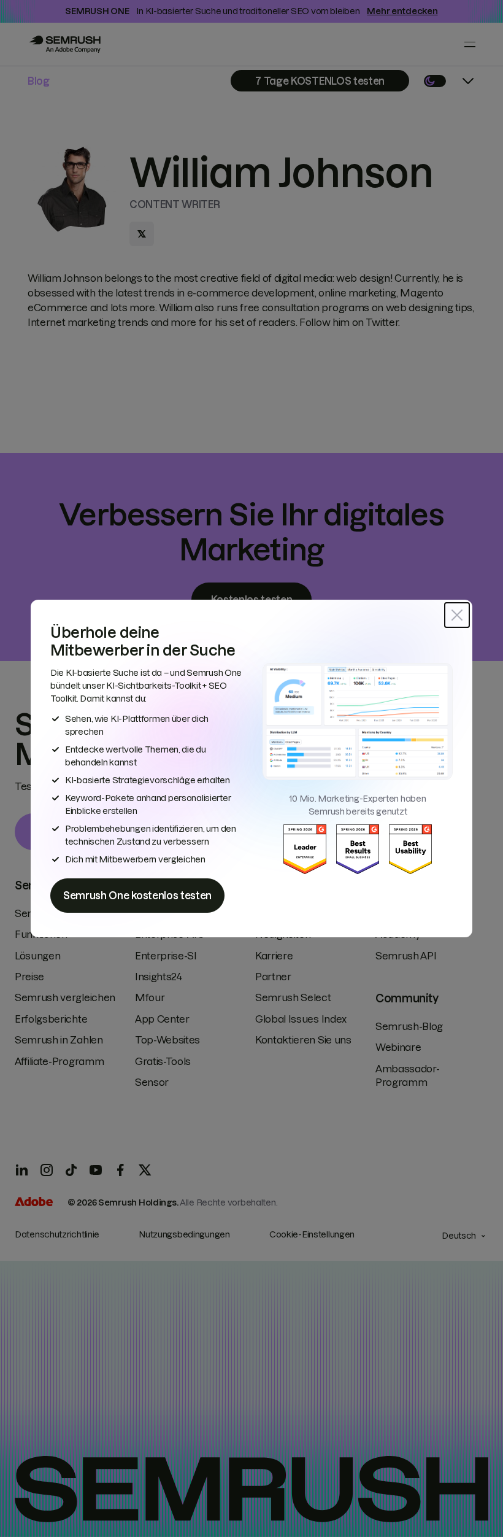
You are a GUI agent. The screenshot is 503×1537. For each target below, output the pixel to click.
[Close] (457, 615)
